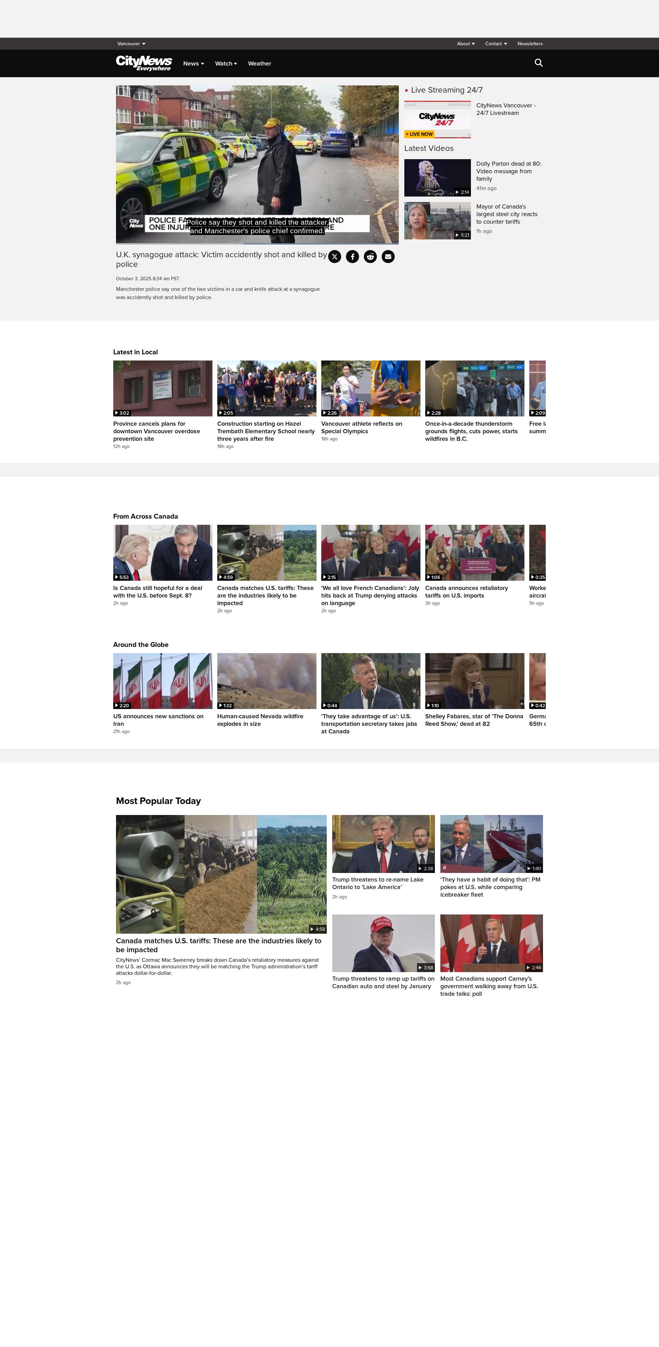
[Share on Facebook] (352, 256)
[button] (466, 44)
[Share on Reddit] (370, 256)
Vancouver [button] (128, 44)
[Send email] (388, 256)
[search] (539, 63)
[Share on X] (334, 256)
